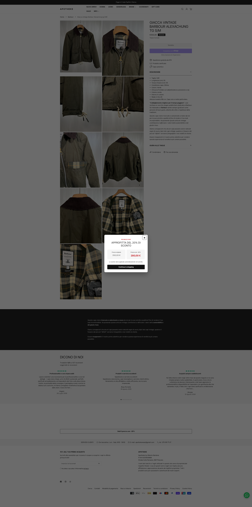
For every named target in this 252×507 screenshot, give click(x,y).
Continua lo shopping (126, 267)
